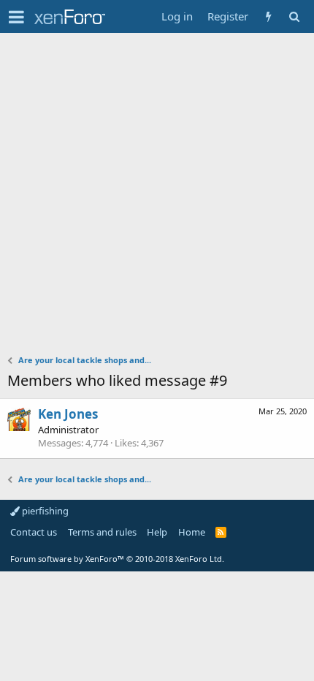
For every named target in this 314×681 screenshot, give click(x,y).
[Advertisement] (157, 197)
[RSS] (220, 532)
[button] (16, 16)
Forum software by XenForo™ (117, 558)
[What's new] (268, 16)
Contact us (33, 532)
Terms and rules (102, 532)
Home (191, 532)
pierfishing (44, 510)
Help (157, 532)
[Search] (294, 16)
